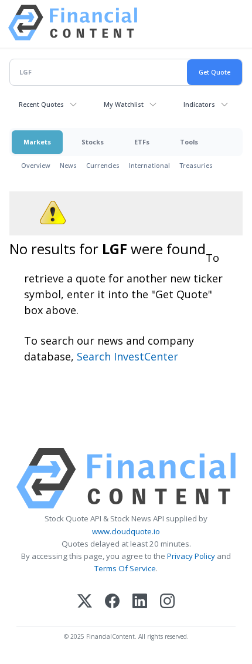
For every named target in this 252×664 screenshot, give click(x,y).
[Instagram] (167, 602)
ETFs (141, 141)
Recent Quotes (41, 104)
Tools (189, 141)
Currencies (103, 165)
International (149, 165)
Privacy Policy (191, 556)
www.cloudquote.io (126, 531)
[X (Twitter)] (85, 602)
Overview (35, 165)
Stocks (92, 141)
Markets (37, 141)
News (68, 165)
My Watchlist (124, 104)
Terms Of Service (125, 568)
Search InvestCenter (127, 356)
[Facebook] (112, 602)
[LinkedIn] (140, 602)
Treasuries (196, 165)
